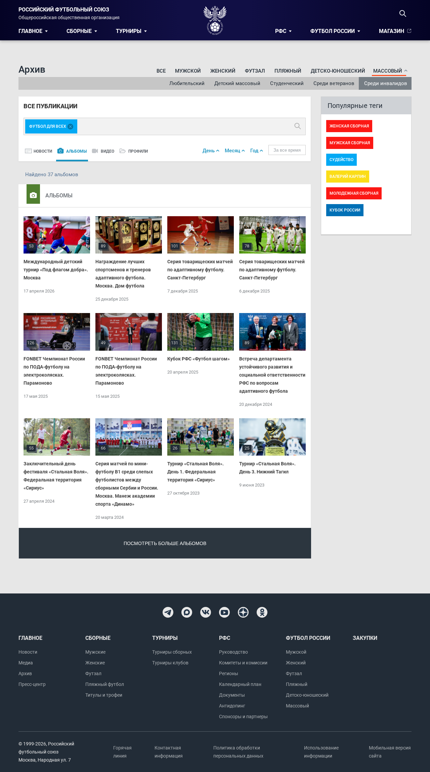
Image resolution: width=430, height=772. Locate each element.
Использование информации (321, 752)
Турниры (128, 31)
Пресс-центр (32, 684)
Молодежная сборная (354, 193)
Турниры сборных (172, 652)
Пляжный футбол (104, 684)
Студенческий (287, 83)
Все (161, 71)
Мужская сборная (350, 143)
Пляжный (287, 71)
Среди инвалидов (385, 83)
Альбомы (76, 151)
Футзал (255, 71)
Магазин (391, 31)
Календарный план (240, 684)
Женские (95, 662)
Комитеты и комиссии (243, 662)
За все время (287, 150)
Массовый (297, 705)
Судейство (341, 159)
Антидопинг (232, 705)
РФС (280, 31)
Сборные (79, 31)
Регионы (228, 673)
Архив (25, 673)
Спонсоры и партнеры (243, 716)
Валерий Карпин (348, 176)
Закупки (365, 638)
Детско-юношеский (338, 71)
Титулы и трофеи (103, 695)
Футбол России (332, 31)
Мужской (188, 71)
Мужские (95, 652)
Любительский (187, 83)
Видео (107, 151)
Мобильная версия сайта (390, 752)
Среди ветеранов (333, 83)
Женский (222, 71)
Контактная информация (169, 752)
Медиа (25, 662)
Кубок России (345, 210)
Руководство (233, 652)
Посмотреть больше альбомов (165, 543)
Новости (43, 151)
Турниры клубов (170, 662)
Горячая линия (122, 752)
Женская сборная (349, 126)
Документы (232, 695)
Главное (30, 31)
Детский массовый (237, 83)
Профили (138, 151)
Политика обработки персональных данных (238, 752)
